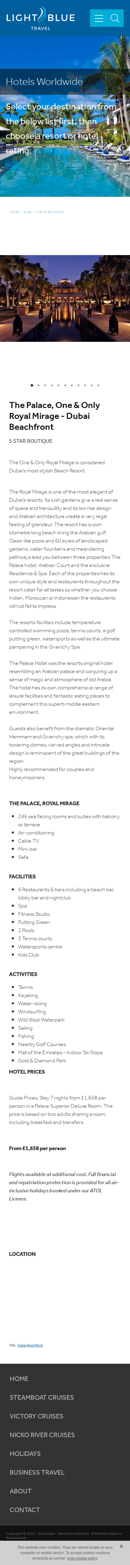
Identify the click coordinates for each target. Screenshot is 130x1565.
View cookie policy (82, 1558)
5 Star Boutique (50, 212)
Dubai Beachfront (30, 1345)
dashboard (46, 1533)
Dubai (28, 212)
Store (14, 212)
